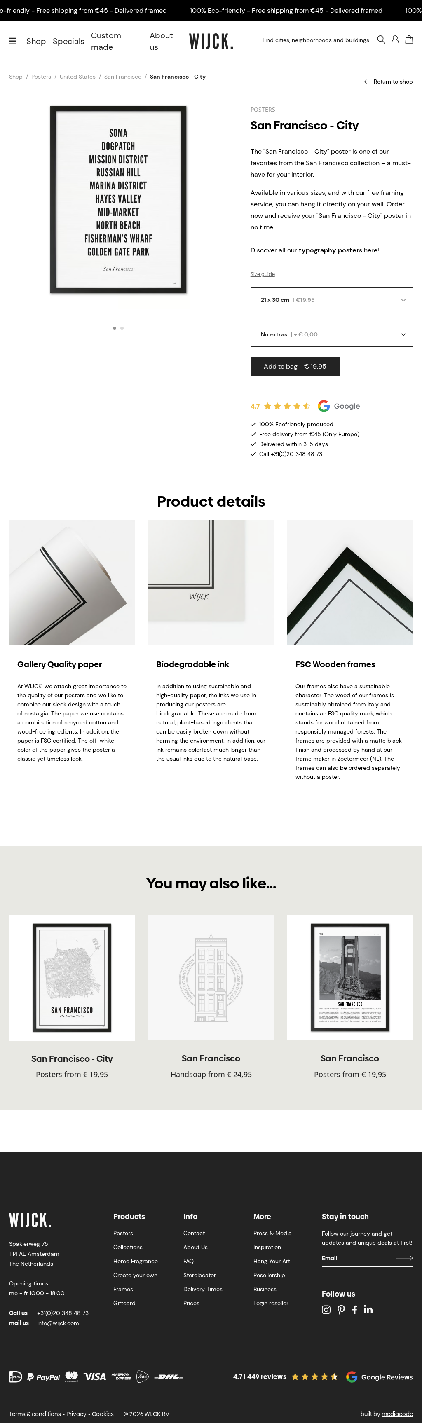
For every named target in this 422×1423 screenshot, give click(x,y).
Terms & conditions (35, 1414)
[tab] (114, 328)
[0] (409, 39)
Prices (191, 1303)
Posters (41, 76)
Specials (68, 41)
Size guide (263, 274)
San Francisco (122, 76)
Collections (128, 1247)
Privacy (76, 1414)
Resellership (269, 1275)
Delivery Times (203, 1289)
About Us (195, 1247)
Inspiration (267, 1247)
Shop (36, 41)
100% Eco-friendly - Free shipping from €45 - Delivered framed (286, 10)
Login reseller (270, 1303)
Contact (194, 1233)
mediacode (397, 1414)
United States (78, 76)
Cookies (103, 1414)
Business (265, 1289)
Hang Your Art (271, 1261)
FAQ (188, 1261)
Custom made (106, 41)
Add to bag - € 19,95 (295, 366)
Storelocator (199, 1275)
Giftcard (124, 1303)
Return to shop (393, 81)
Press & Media (272, 1233)
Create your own (135, 1275)
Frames (123, 1289)
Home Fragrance (135, 1261)
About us (161, 41)
